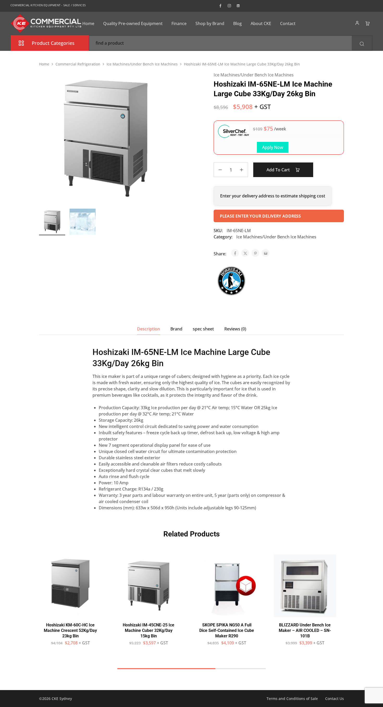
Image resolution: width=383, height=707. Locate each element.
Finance (179, 23)
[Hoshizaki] (232, 281)
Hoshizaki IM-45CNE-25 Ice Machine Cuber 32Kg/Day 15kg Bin (148, 631)
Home (88, 23)
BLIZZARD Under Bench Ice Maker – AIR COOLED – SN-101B (305, 631)
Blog (237, 23)
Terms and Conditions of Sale (292, 698)
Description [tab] (148, 329)
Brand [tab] (176, 329)
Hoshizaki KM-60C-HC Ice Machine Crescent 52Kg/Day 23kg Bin (70, 631)
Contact (287, 23)
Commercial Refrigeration (77, 64)
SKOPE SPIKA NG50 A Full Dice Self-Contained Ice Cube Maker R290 (226, 631)
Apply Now (272, 147)
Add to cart (279, 170)
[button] (70, 614)
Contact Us (334, 698)
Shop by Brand (209, 23)
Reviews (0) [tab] (235, 329)
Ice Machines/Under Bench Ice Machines (142, 64)
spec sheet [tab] (203, 329)
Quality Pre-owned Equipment (133, 23)
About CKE (261, 23)
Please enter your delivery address (260, 216)
